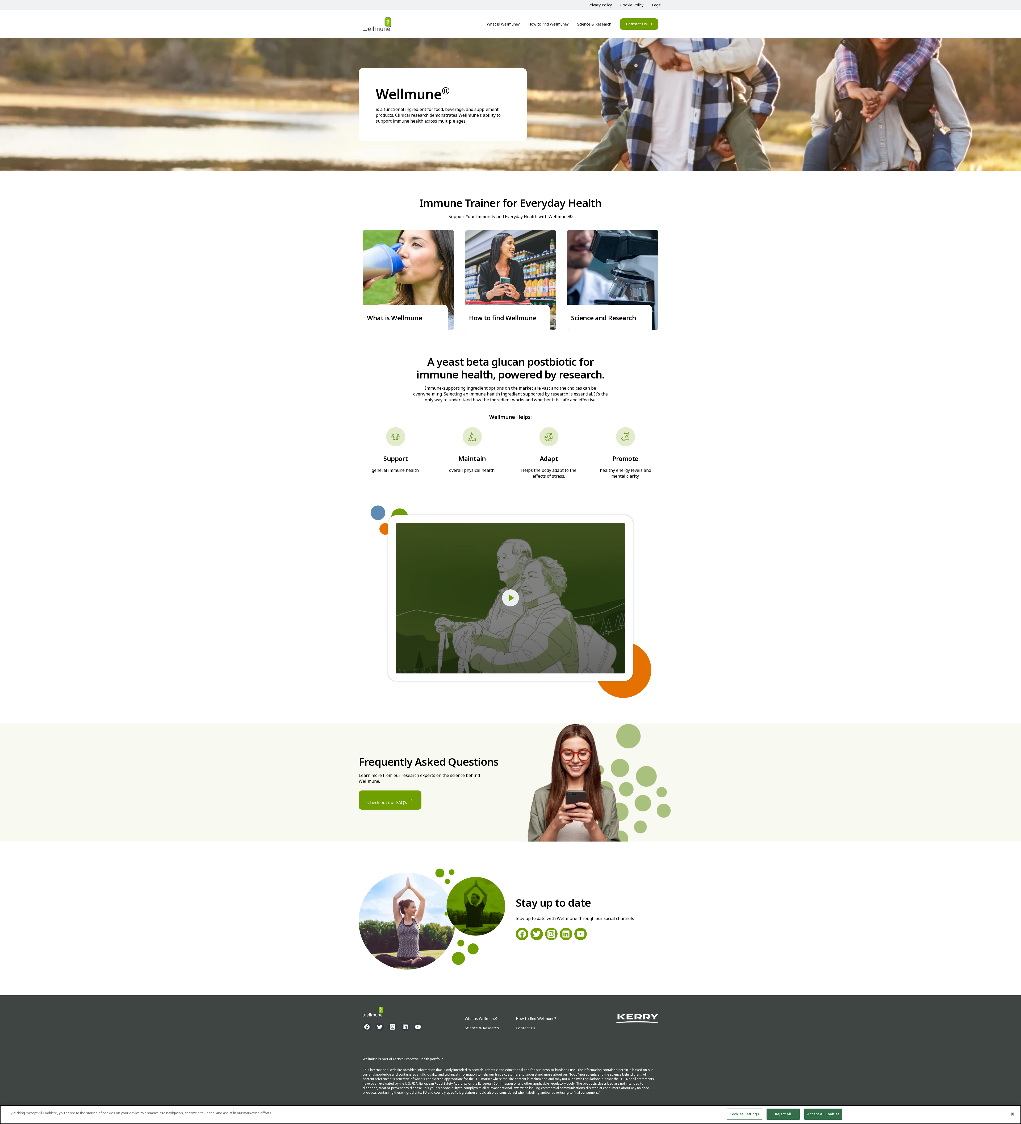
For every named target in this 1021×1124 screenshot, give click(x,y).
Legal (656, 4)
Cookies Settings (744, 1113)
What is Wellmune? (503, 24)
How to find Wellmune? (548, 24)
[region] (510, 1114)
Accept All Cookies (823, 1113)
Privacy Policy (600, 4)
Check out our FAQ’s (387, 802)
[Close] (1012, 1114)
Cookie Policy (631, 4)
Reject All (783, 1113)
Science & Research (594, 24)
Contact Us (636, 23)
